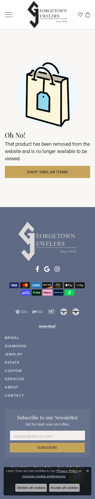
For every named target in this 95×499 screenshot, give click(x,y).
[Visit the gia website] (21, 311)
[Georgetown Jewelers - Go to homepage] (47, 241)
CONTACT (14, 395)
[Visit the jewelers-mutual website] (47, 326)
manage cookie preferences (43, 476)
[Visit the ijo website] (37, 311)
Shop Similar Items (47, 171)
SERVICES (15, 379)
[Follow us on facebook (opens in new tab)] (37, 269)
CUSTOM (13, 370)
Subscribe (47, 447)
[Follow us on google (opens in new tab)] (47, 269)
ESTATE (12, 362)
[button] (80, 14)
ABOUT (12, 387)
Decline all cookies (31, 488)
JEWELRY (14, 354)
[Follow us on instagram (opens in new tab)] (57, 269)
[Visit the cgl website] (75, 311)
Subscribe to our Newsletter (47, 417)
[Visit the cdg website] (63, 311)
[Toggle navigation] (8, 15)
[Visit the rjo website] (51, 311)
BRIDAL (12, 337)
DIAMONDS (16, 346)
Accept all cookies (64, 488)
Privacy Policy (67, 471)
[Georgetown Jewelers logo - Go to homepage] (48, 14)
